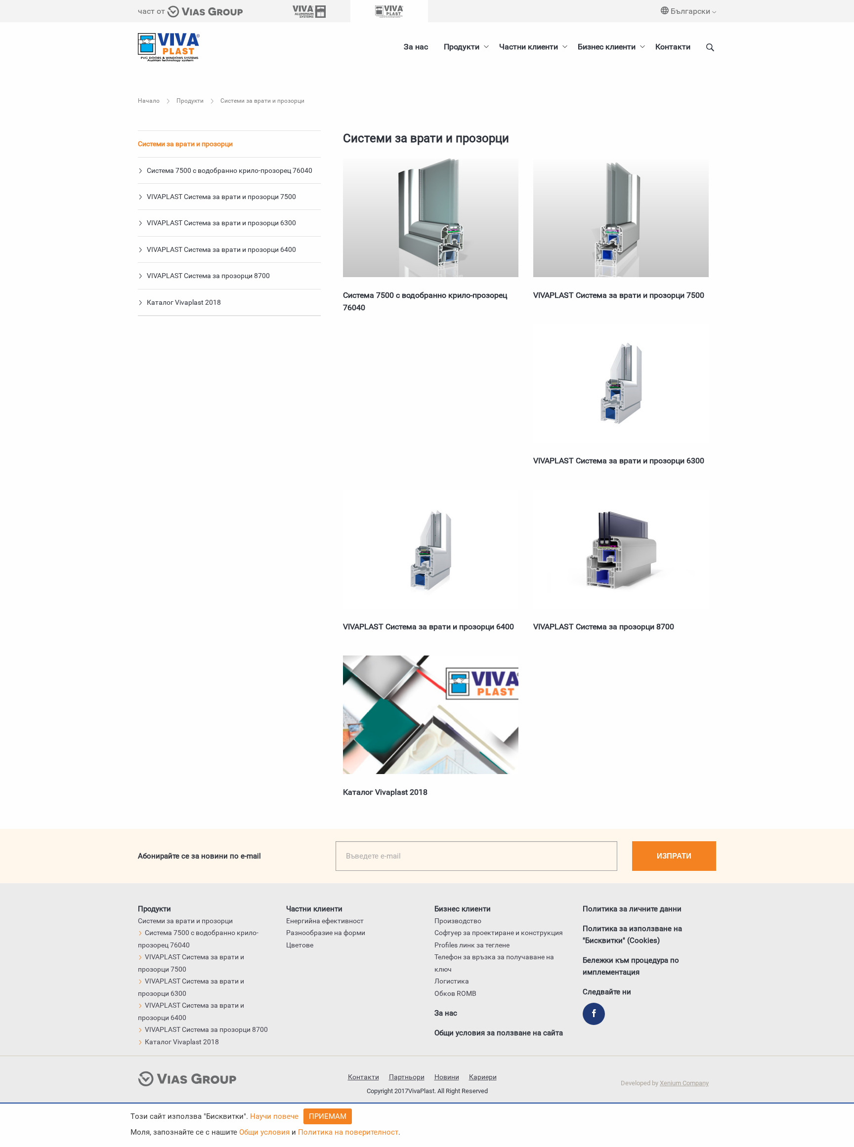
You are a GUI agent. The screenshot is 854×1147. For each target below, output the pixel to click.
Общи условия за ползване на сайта (498, 1032)
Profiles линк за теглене (472, 945)
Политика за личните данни (632, 908)
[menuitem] (608, 47)
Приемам (327, 1116)
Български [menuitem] (690, 11)
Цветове (299, 945)
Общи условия (264, 1132)
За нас (416, 46)
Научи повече (274, 1116)
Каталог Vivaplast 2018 (183, 302)
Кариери (483, 1077)
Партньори (407, 1077)
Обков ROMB (455, 993)
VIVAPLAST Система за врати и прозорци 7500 (220, 197)
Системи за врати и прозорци (185, 144)
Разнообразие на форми (325, 933)
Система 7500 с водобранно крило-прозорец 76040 (228, 170)
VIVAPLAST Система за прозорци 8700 (207, 276)
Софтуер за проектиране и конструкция (498, 933)
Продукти (461, 46)
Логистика (451, 981)
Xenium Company (684, 1083)
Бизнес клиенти (607, 46)
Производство (457, 921)
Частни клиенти (528, 46)
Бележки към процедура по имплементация (631, 966)
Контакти (672, 46)
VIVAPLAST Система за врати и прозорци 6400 (220, 249)
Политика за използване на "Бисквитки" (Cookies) (632, 934)
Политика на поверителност (348, 1132)
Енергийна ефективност (325, 921)
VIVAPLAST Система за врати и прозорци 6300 (220, 223)
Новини (446, 1077)
